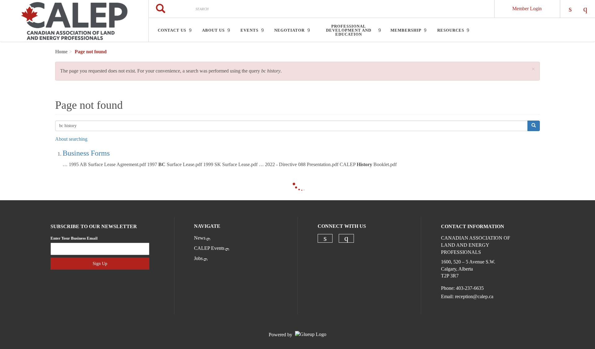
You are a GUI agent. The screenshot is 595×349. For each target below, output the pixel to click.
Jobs (198, 258)
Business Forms (86, 153)
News (199, 238)
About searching (71, 139)
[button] (533, 69)
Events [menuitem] (249, 30)
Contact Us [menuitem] (172, 30)
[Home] (74, 21)
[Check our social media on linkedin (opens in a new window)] (325, 238)
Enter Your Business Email (74, 238)
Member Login (527, 8)
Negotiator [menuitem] (289, 30)
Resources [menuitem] (450, 30)
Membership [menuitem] (405, 30)
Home (61, 51)
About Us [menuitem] (213, 30)
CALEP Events (209, 248)
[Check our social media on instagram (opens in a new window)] (346, 238)
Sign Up (100, 263)
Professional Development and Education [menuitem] (348, 30)
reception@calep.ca (474, 296)
